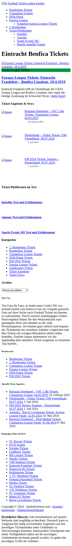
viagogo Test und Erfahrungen (21, 217)
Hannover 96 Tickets (22, 469)
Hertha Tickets (18, 482)
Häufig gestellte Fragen (31, 44)
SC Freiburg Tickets (21, 486)
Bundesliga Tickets (20, 10)
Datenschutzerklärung (30, 510)
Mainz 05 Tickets (19, 496)
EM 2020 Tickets (19, 376)
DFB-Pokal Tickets (21, 257)
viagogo (22, 37)
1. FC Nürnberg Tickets (23, 476)
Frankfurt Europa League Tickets (37, 23)
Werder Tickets (18, 458)
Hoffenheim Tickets (21, 472)
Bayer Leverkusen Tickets (25, 500)
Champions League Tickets (25, 254)
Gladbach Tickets (19, 451)
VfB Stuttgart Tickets (22, 462)
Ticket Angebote (19, 271)
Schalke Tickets (18, 448)
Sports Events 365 (28, 41)
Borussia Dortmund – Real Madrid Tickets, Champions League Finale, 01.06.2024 (35, 421)
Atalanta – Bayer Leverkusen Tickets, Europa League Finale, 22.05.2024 (37, 414)
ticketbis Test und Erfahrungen (22, 202)
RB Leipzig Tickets (21, 455)
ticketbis (22, 34)
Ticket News (17, 275)
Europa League (18, 20)
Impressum (8, 510)
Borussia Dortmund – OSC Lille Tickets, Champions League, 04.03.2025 (44, 115)
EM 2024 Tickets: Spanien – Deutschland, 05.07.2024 (42, 160)
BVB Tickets (17, 444)
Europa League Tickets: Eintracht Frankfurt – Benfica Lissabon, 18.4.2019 (33, 80)
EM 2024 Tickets (19, 261)
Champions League (21, 13)
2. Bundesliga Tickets (22, 247)
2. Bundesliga (17, 27)
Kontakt (57, 506)
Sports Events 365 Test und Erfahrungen (28, 232)
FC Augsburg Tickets (22, 493)
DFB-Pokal (16, 16)
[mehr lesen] (57, 96)
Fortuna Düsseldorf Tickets (25, 479)
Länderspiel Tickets (21, 268)
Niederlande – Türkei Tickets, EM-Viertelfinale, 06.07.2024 (46, 136)
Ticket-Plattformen (20, 30)
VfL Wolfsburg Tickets (23, 489)
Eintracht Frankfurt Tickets (25, 465)
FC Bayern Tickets (20, 441)
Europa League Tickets (23, 264)
